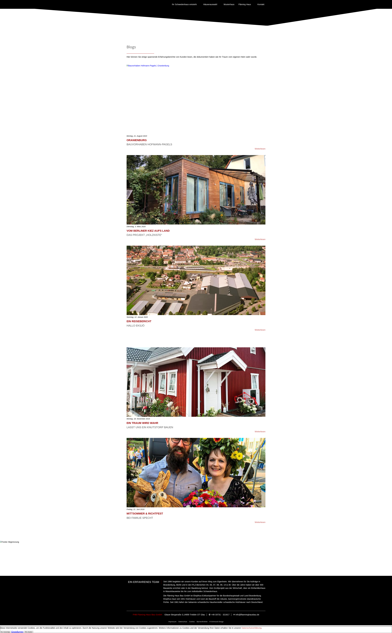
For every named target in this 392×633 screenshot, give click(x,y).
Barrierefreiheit (202, 622)
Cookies (192, 622)
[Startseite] (167, 4)
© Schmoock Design (216, 622)
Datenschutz (182, 622)
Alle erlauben (28, 632)
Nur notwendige (5, 632)
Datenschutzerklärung (251, 628)
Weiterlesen (260, 149)
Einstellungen (17, 632)
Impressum (172, 622)
